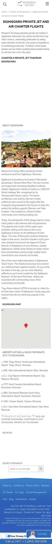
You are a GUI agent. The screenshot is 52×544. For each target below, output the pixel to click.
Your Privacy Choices (21, 536)
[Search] (41, 469)
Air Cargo (19, 492)
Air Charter (8, 492)
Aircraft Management (36, 492)
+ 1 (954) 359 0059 (34, 541)
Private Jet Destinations (20, 12)
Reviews (45, 485)
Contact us (18, 485)
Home (4, 12)
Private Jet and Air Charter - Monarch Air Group (26, 4)
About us (7, 485)
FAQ (5, 499)
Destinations (21, 499)
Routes (32, 499)
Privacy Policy (32, 485)
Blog (11, 499)
